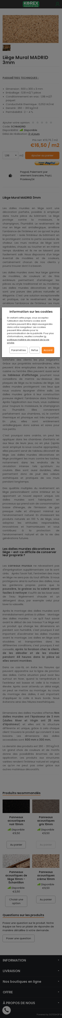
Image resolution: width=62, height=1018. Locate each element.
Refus (34, 350)
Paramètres (18, 350)
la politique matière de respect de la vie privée (28, 339)
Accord (48, 350)
